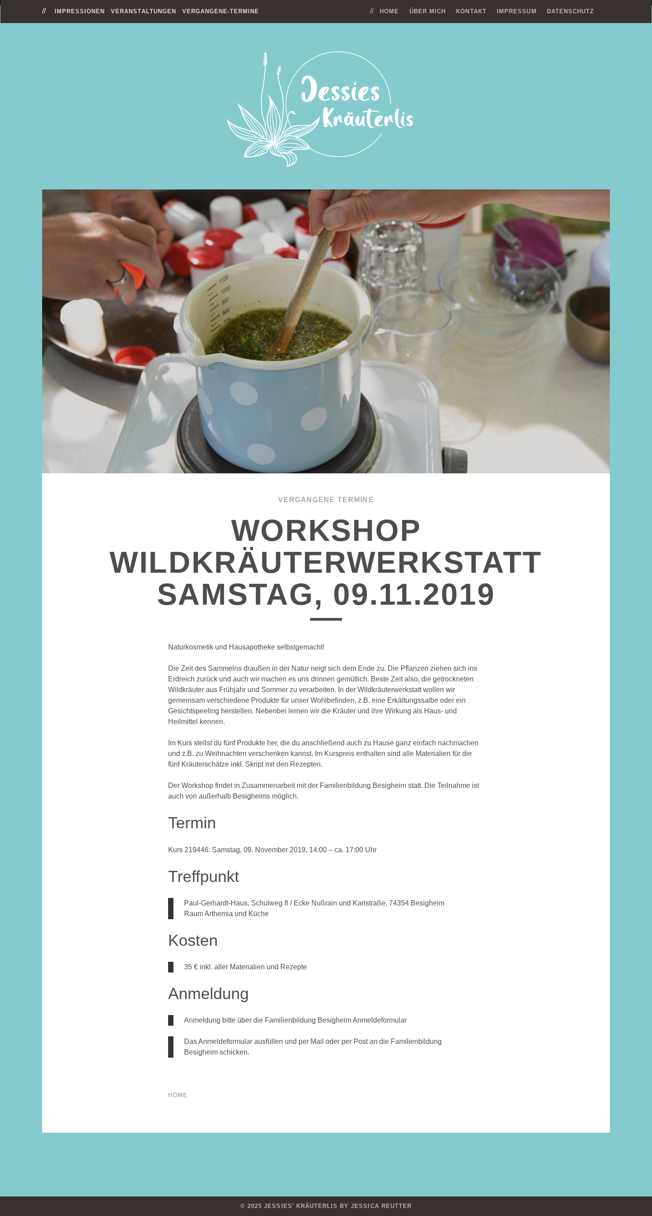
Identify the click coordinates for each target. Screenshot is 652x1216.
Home (389, 11)
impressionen (80, 11)
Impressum (516, 11)
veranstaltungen (143, 11)
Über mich (427, 11)
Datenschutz (570, 11)
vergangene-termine (220, 11)
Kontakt (471, 11)
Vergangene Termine (326, 500)
